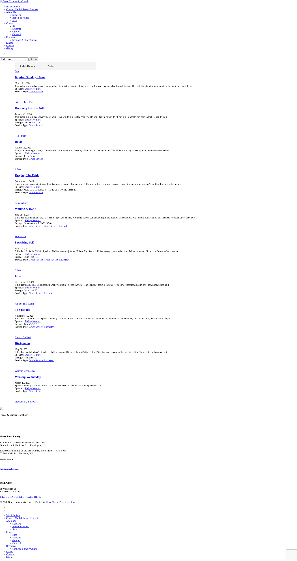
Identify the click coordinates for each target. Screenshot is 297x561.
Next (33, 401)
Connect (10, 532)
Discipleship (22, 343)
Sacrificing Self (24, 242)
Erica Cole (51, 502)
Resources (11, 546)
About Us (11, 521)
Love (18, 276)
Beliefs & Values (20, 526)
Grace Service (36, 91)
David (19, 141)
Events (9, 551)
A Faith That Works (24, 303)
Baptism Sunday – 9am (30, 77)
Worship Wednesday (25, 371)
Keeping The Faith (27, 175)
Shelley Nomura (33, 88)
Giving (9, 557)
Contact (10, 554)
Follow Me (20, 236)
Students (16, 537)
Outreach (16, 543)
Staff (14, 529)
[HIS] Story (20, 135)
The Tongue (22, 309)
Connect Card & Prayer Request (22, 518)
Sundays (16, 523)
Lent (17, 71)
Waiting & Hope (25, 208)
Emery (74, 502)
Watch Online (13, 515)
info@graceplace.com (9, 469)
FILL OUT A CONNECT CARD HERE (20, 496)
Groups (16, 540)
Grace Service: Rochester (56, 226)
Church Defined (23, 337)
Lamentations (21, 203)
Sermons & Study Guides (24, 548)
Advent (18, 169)
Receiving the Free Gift (29, 108)
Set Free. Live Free (24, 102)
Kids (14, 534)
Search (33, 59)
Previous (19, 401)
